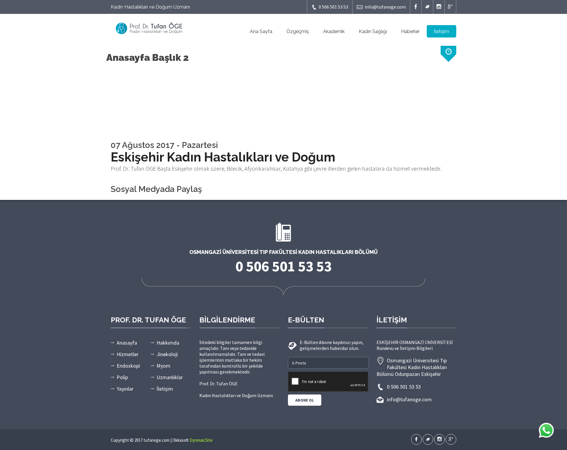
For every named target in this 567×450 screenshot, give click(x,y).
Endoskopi (128, 365)
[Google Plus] (450, 7)
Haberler (410, 31)
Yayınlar (125, 388)
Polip (122, 377)
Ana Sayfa (261, 31)
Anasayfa (127, 342)
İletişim (441, 31)
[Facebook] (415, 7)
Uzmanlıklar (170, 377)
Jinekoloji (167, 354)
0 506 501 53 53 (333, 7)
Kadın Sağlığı (373, 31)
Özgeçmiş (297, 31)
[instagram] (438, 7)
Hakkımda (168, 342)
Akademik (334, 31)
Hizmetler (128, 354)
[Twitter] (427, 7)
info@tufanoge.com (385, 7)
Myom (163, 365)
